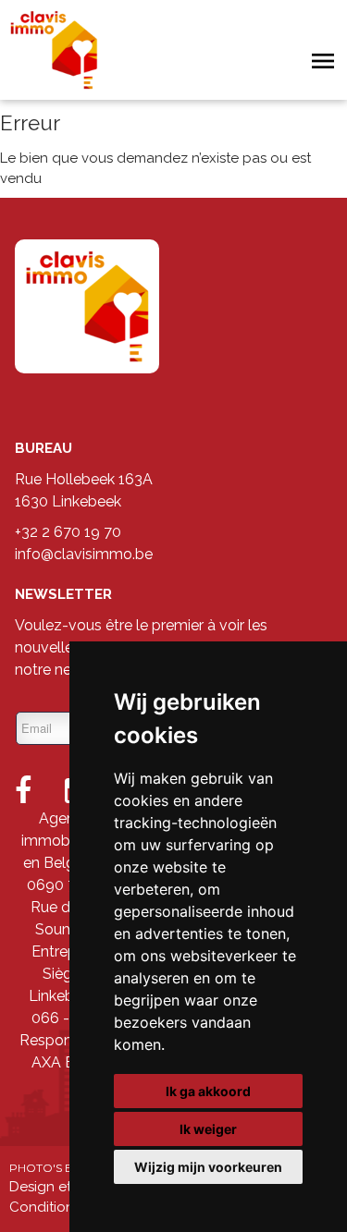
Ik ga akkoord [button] (208, 1091)
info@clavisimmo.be (84, 554)
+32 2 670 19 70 (68, 532)
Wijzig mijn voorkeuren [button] (208, 1167)
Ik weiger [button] (208, 1129)
